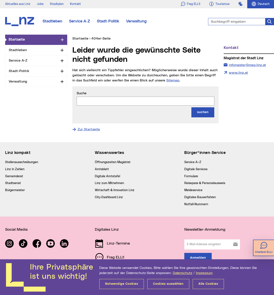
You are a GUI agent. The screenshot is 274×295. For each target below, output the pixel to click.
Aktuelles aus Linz (17, 4)
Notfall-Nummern (196, 204)
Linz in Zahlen (14, 169)
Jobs (40, 4)
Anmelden (198, 257)
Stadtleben (52, 21)
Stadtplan (57, 4)
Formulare (191, 176)
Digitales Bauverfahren (200, 197)
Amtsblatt (102, 169)
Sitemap (172, 80)
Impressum (204, 273)
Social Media (16, 230)
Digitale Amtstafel (107, 176)
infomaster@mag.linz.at (247, 65)
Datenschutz (182, 273)
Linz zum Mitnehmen (109, 183)
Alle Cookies (208, 283)
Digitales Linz (107, 230)
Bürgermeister (15, 190)
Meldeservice (193, 190)
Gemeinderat (14, 176)
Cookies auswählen (168, 283)
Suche (81, 93)
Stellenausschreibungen (21, 162)
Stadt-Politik (108, 21)
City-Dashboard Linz (109, 197)
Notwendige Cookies (121, 283)
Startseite (34, 39)
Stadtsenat (13, 183)
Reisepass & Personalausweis (204, 183)
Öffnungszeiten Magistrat (113, 162)
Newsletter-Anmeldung (204, 230)
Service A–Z (192, 162)
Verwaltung (136, 21)
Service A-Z (79, 21)
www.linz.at (238, 72)
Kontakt (75, 4)
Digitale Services (195, 169)
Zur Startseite (88, 129)
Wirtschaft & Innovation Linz (114, 190)
